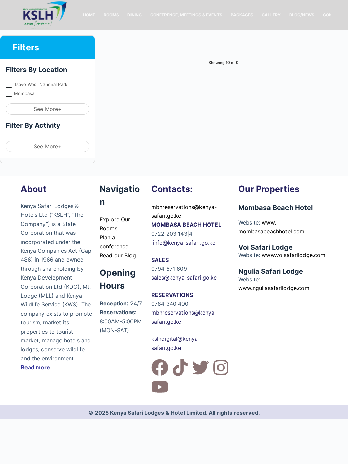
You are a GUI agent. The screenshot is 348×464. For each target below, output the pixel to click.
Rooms (111, 14)
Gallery (271, 14)
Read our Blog (118, 255)
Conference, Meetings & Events (186, 14)
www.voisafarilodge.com (293, 255)
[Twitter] (200, 367)
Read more (35, 367)
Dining (134, 14)
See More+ (48, 109)
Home (89, 14)
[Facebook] (159, 367)
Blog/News (301, 14)
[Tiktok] (180, 367)
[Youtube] (159, 386)
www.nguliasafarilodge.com (273, 288)
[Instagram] (220, 367)
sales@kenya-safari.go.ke (184, 277)
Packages (242, 14)
